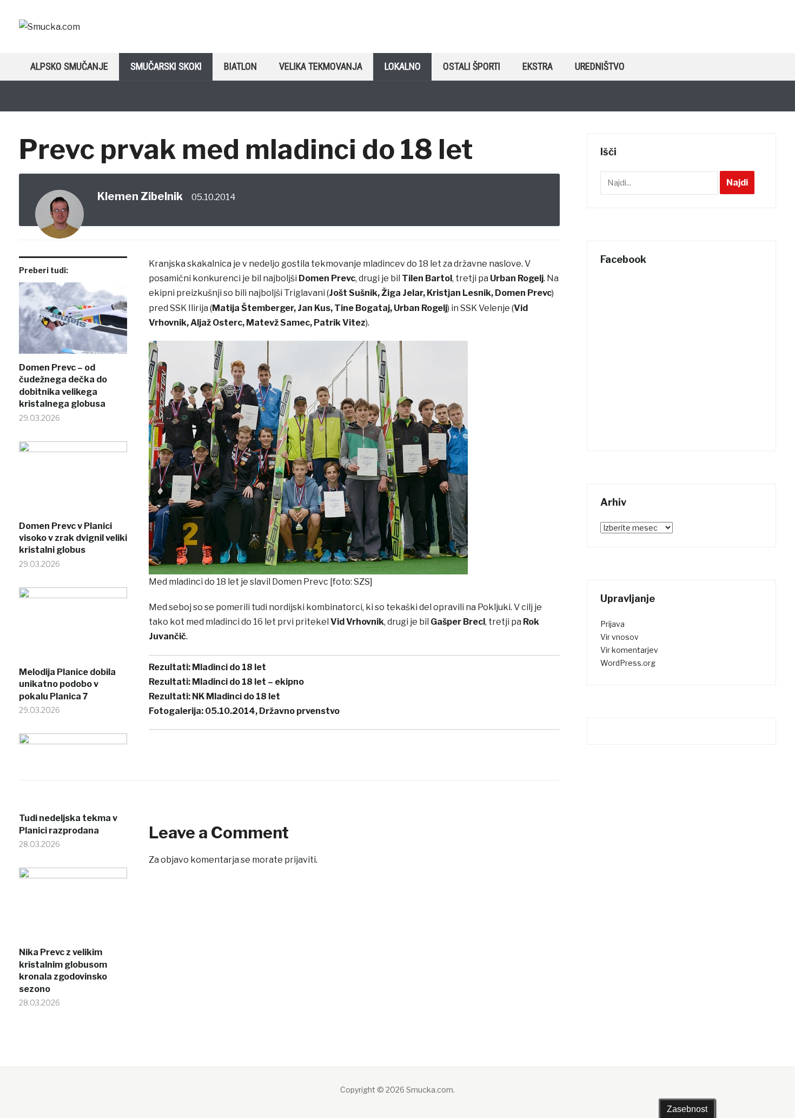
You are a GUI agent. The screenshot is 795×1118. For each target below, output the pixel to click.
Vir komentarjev (629, 649)
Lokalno (403, 66)
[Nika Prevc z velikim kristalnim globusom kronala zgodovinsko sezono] (73, 907)
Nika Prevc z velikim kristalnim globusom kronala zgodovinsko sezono (63, 970)
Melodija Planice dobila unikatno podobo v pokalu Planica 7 (67, 684)
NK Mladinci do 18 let (236, 696)
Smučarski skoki (166, 66)
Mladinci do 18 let (229, 667)
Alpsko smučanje (69, 66)
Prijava (612, 624)
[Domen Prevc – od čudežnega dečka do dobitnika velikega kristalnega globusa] (73, 322)
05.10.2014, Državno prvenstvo (272, 711)
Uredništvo (600, 66)
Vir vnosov (619, 636)
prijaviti (300, 860)
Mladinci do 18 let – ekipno (248, 682)
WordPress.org (627, 662)
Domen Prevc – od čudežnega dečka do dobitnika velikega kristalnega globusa (63, 385)
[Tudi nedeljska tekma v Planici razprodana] (73, 772)
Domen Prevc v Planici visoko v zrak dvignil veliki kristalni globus (73, 538)
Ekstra (537, 66)
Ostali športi (471, 66)
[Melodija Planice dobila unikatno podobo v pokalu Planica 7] (73, 626)
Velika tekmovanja (320, 66)
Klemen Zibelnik (140, 196)
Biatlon (240, 66)
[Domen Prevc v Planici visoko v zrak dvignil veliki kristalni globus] (73, 480)
